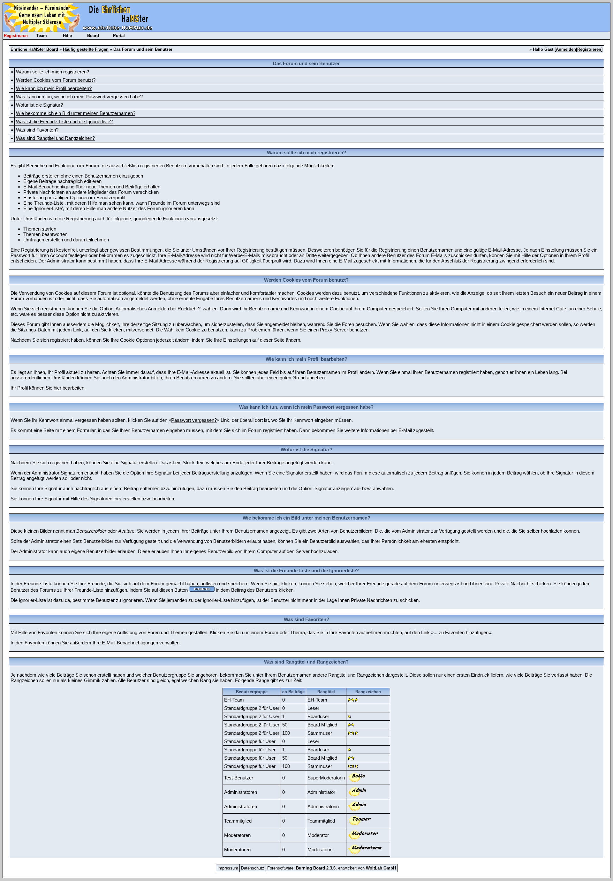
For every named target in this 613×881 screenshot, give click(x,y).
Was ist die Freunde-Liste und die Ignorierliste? (64, 121)
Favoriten (34, 642)
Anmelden (566, 49)
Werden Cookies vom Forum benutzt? (55, 80)
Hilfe (67, 35)
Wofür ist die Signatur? (39, 105)
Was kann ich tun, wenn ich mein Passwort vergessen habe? (79, 96)
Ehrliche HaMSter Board (34, 49)
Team (41, 35)
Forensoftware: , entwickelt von (331, 868)
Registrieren (16, 35)
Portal (119, 35)
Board (93, 35)
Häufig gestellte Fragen (86, 49)
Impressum (227, 868)
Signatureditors (105, 498)
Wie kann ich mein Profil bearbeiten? (54, 88)
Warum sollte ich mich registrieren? (52, 71)
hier (57, 388)
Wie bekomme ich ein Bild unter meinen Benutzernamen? (75, 113)
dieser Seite (272, 340)
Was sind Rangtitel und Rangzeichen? (55, 138)
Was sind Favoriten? (37, 130)
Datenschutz (252, 868)
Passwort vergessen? (194, 420)
